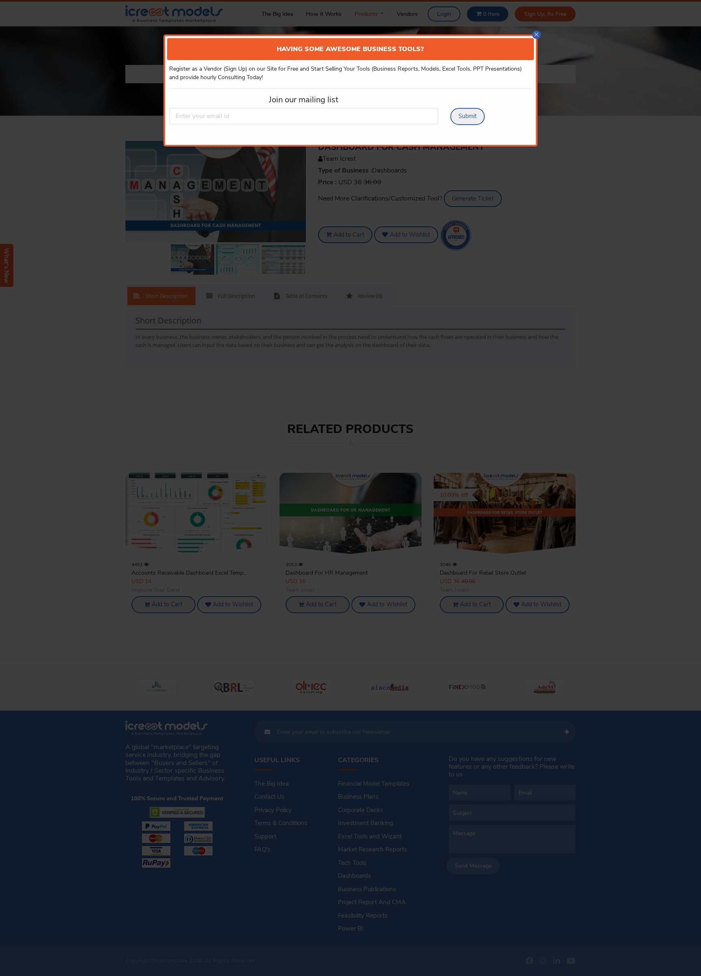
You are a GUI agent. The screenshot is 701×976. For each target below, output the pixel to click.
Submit (467, 116)
